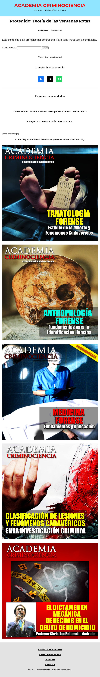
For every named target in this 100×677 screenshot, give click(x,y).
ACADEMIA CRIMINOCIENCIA (50, 5)
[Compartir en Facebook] (41, 79)
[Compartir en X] (50, 79)
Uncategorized (56, 30)
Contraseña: (9, 47)
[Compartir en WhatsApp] (59, 79)
